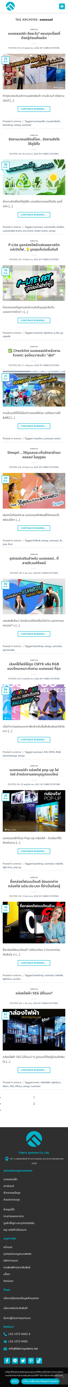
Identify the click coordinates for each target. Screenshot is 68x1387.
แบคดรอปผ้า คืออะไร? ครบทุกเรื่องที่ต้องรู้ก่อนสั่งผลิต (34, 36)
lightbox (48, 333)
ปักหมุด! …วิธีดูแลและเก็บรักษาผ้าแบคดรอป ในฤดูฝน (34, 455)
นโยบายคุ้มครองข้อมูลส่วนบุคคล (40, 1381)
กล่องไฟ (59, 864)
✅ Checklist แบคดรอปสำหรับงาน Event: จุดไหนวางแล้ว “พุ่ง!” (34, 353)
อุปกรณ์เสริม (9, 650)
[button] (10, 6)
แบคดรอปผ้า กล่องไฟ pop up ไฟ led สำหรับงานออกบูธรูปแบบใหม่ (34, 772)
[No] (63, 1377)
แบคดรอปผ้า (39, 121)
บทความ (34, 29)
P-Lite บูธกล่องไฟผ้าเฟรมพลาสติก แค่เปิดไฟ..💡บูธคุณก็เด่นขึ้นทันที (34, 247)
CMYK (51, 752)
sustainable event (12, 231)
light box (7, 867)
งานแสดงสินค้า (53, 121)
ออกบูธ (17, 125)
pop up (17, 867)
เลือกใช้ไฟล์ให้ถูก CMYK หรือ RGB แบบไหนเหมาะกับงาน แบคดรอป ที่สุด (34, 666)
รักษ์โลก (60, 227)
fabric (6, 1086)
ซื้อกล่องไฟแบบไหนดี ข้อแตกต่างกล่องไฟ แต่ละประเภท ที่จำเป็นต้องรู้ (34, 884)
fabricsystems (51, 48)
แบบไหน (17, 979)
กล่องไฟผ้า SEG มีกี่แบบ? (34, 993)
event (57, 438)
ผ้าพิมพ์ (36, 540)
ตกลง (15, 1381)
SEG (12, 1086)
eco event (28, 231)
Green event (41, 231)
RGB (58, 752)
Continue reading (34, 109)
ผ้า (61, 540)
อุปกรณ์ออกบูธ (10, 756)
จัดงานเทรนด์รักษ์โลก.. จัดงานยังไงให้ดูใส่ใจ (34, 142)
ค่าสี (45, 752)
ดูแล (5, 544)
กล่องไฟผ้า (45, 1082)
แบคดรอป (26, 125)
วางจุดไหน (38, 438)
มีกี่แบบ (18, 1086)
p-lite (56, 333)
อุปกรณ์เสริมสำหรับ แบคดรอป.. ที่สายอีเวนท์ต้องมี (34, 561)
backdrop (8, 125)
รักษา (10, 544)
